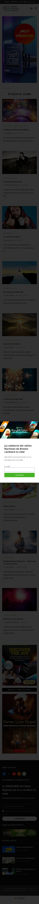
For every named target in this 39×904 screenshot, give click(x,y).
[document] (19, 452)
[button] (36, 424)
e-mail (7, 466)
